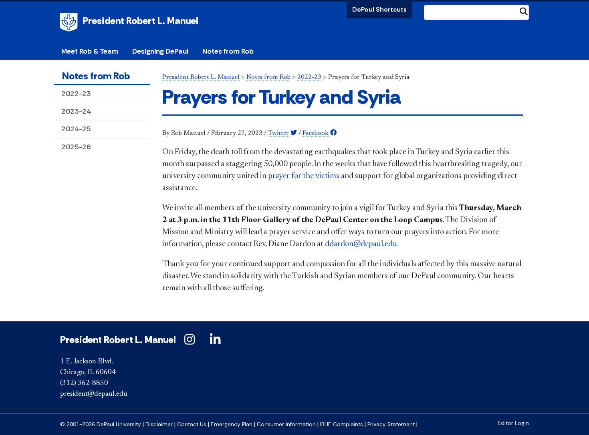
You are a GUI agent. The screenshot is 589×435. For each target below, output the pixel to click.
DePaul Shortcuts (379, 9)
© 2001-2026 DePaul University (100, 424)
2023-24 (76, 111)
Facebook (316, 133)
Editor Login (513, 423)
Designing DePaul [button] (160, 51)
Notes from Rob (228, 51)
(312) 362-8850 (84, 383)
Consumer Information (286, 424)
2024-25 (76, 129)
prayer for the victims (303, 176)
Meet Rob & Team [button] (89, 51)
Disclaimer (159, 424)
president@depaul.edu (93, 394)
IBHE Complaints (341, 424)
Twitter (279, 133)
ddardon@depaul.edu (361, 244)
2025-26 (76, 147)
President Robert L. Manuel (140, 20)
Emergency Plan (231, 424)
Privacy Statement (391, 424)
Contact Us (191, 424)
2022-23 (76, 93)
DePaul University (70, 22)
